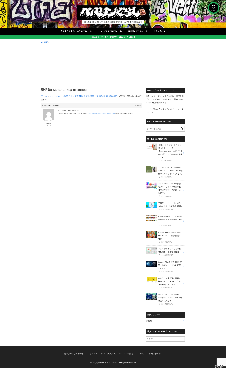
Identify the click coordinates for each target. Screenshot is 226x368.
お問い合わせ (159, 31)
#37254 (138, 105)
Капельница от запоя (106, 96)
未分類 (149, 321)
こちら (148, 109)
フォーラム (54, 96)
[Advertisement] (113, 65)
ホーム (44, 96)
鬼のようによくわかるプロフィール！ (77, 31)
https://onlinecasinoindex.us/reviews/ (101, 113)
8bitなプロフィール (137, 31)
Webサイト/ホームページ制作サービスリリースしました (113, 37)
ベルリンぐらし (111, 363)
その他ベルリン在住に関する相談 (78, 96)
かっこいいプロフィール (111, 31)
